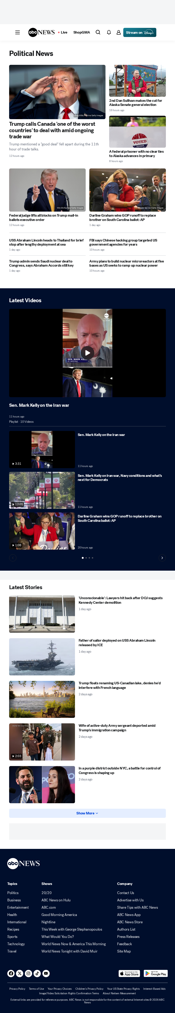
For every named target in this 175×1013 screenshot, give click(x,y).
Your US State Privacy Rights (123, 988)
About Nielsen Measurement (119, 993)
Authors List (126, 929)
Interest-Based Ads (154, 988)
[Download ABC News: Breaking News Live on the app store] (129, 973)
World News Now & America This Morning (73, 944)
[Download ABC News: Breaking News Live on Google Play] (156, 973)
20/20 (46, 893)
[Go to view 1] (83, 558)
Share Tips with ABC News (137, 907)
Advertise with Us (130, 900)
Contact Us (125, 893)
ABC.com (48, 907)
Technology (16, 944)
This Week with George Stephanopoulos (71, 929)
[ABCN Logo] (41, 32)
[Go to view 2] (86, 558)
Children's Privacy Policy (89, 988)
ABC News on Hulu (56, 900)
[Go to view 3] (89, 558)
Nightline (48, 922)
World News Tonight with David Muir (69, 951)
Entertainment (18, 907)
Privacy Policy (17, 988)
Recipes (13, 929)
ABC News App (128, 915)
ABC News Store (130, 922)
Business (14, 900)
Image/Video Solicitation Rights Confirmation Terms (69, 993)
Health (12, 915)
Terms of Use (36, 988)
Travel (11, 951)
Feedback (124, 944)
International (16, 922)
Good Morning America (59, 915)
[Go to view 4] (92, 558)
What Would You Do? (57, 937)
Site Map (124, 951)
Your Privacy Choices (60, 988)
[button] (17, 32)
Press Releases (128, 937)
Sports (12, 937)
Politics (12, 893)
